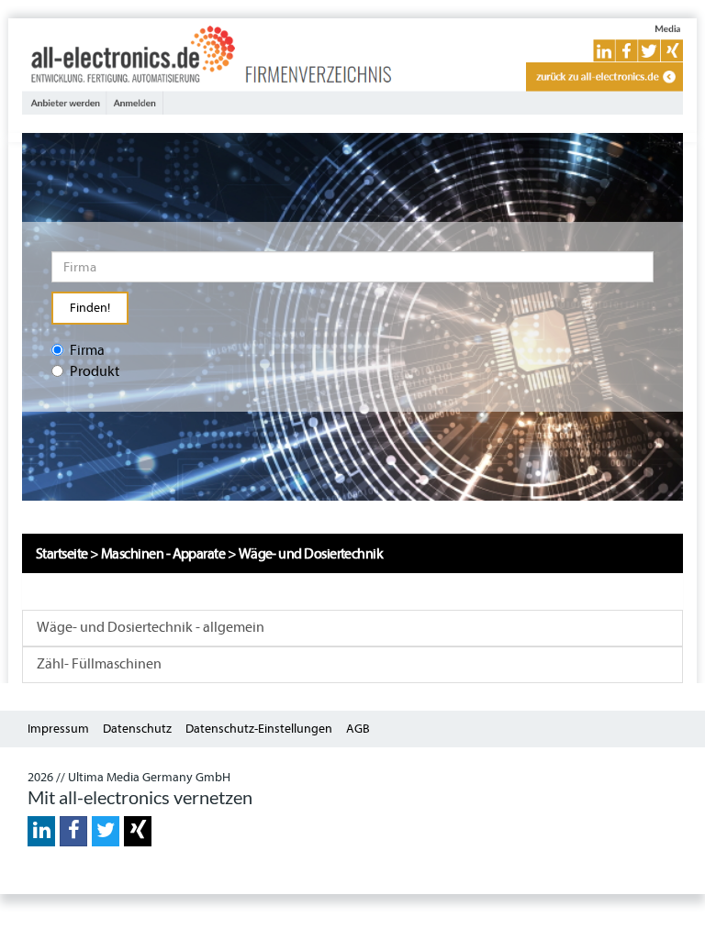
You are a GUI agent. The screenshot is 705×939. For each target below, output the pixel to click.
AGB (358, 728)
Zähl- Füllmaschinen (99, 664)
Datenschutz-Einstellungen (258, 728)
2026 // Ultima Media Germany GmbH (129, 777)
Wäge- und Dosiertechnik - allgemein (150, 627)
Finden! (90, 307)
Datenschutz (137, 728)
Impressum (58, 728)
